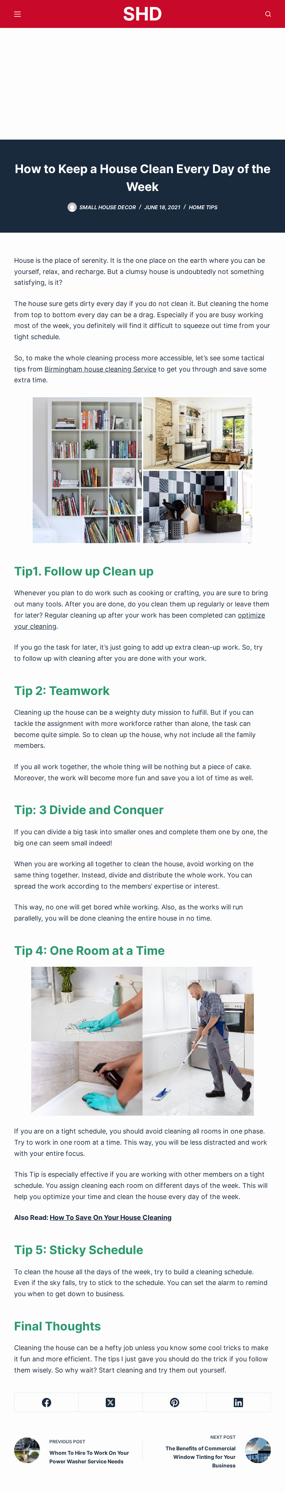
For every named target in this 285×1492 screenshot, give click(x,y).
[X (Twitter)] (111, 1402)
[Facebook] (46, 1402)
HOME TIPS (203, 207)
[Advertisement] (142, 84)
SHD (142, 14)
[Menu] (17, 14)
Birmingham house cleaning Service (100, 369)
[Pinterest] (175, 1402)
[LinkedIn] (239, 1402)
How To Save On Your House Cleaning (110, 1217)
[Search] (268, 14)
